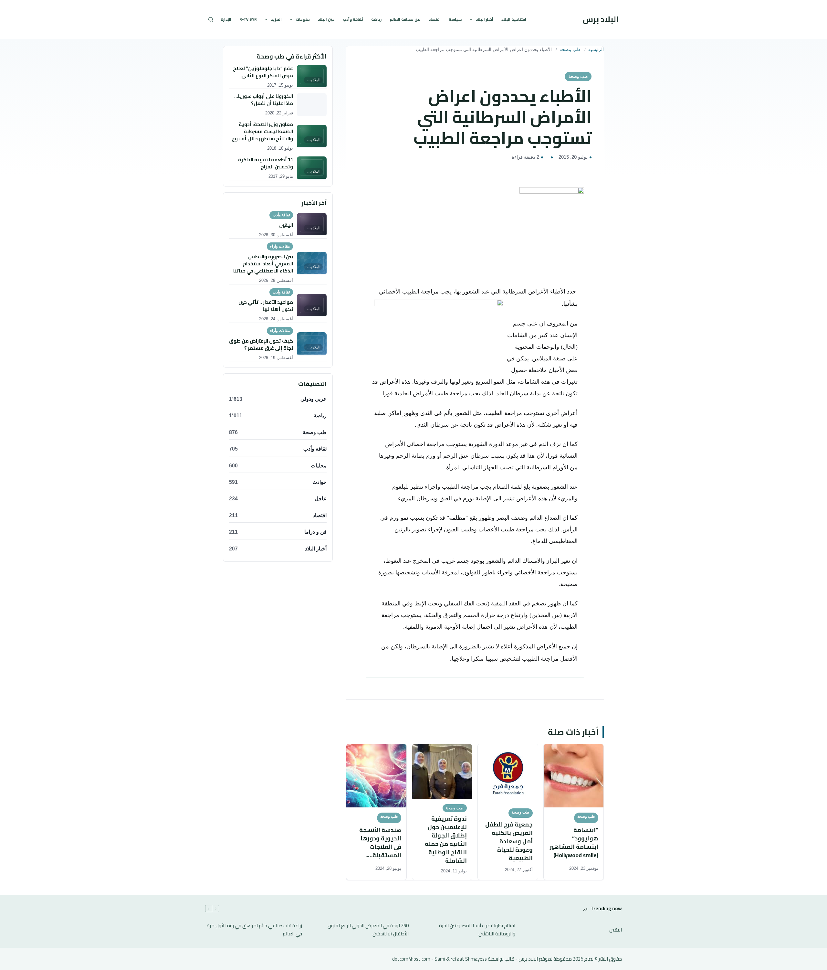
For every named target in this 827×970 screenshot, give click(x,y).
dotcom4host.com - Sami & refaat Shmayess (439, 959)
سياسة (455, 19)
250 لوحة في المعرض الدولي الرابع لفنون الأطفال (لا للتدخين (368, 930)
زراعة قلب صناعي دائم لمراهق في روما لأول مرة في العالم (254, 930)
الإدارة (226, 19)
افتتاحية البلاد (513, 19)
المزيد (276, 19)
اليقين (615, 930)
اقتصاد (435, 19)
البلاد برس (601, 19)
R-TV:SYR (248, 19)
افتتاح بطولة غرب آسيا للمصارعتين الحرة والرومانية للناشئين (477, 930)
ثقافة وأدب (353, 19)
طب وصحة (570, 49)
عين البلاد (326, 19)
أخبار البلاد (484, 19)
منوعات (303, 19)
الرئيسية (596, 49)
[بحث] (210, 19)
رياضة (376, 19)
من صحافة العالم (405, 19)
